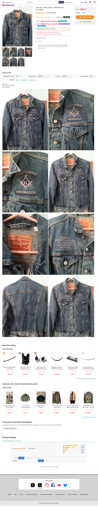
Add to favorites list (86, 21)
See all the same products (89, 417)
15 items (83, 445)
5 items (82, 447)
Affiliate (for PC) (84, 494)
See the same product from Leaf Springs (86, 378)
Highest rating (29, 458)
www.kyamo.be (9, 2)
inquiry (21, 494)
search (61, 2)
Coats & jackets (24, 79)
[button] (95, 2)
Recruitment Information (46, 494)
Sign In (82, 2)
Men (17, 79)
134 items (31, 448)
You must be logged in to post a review (11, 440)
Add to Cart (86, 17)
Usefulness (38, 458)
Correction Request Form (10, 428)
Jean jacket (32, 79)
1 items (82, 450)
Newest (21, 458)
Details (57, 32)
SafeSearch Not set (68, 2)
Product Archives (60, 494)
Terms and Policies (72, 494)
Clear (47, 460)
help (15, 494)
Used (53, 24)
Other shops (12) (41, 38)
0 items (82, 452)
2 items (82, 449)
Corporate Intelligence (31, 494)
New (52, 21)
